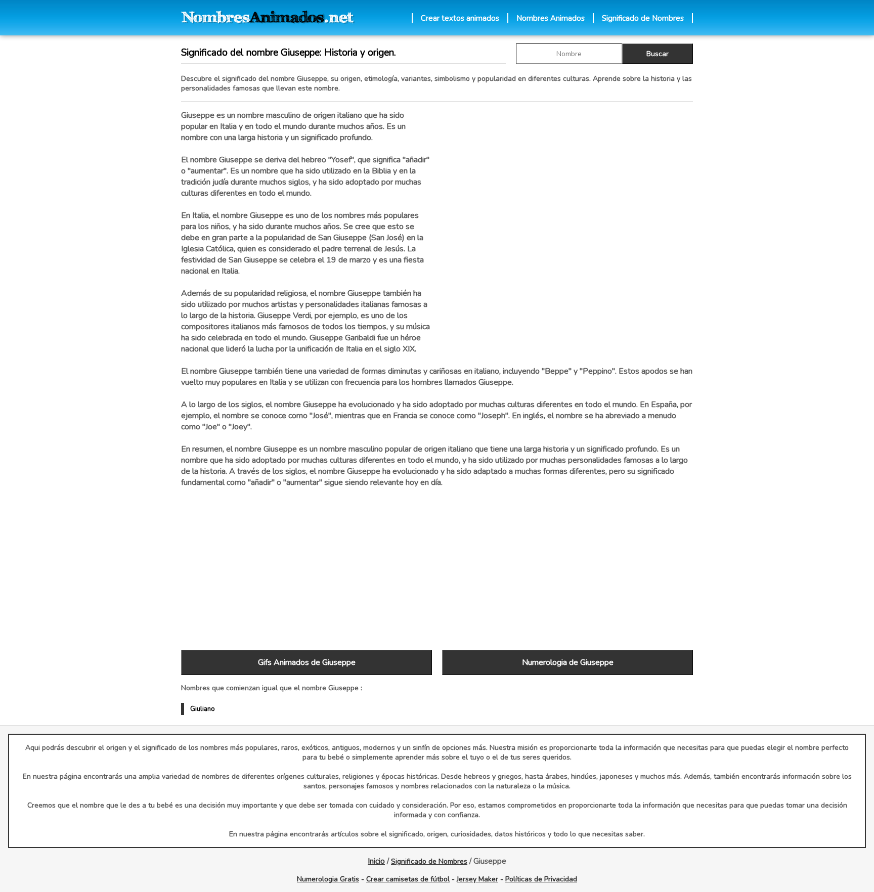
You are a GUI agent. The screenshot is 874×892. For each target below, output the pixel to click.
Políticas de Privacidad (541, 879)
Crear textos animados (460, 18)
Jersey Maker (477, 879)
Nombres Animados (550, 18)
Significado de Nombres (643, 18)
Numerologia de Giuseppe (568, 662)
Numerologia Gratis (328, 879)
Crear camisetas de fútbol (408, 879)
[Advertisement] (567, 217)
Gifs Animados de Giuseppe (307, 662)
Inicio (376, 861)
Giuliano (202, 708)
